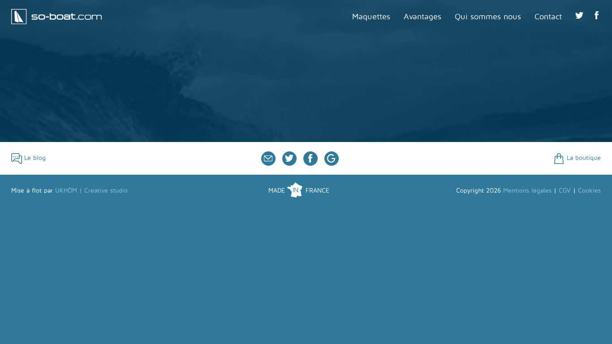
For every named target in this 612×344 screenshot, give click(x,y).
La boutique (583, 158)
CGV (565, 190)
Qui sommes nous (488, 17)
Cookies (589, 190)
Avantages (422, 17)
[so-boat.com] (56, 12)
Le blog (34, 158)
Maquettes (371, 17)
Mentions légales (527, 190)
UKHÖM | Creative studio (91, 190)
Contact (548, 17)
